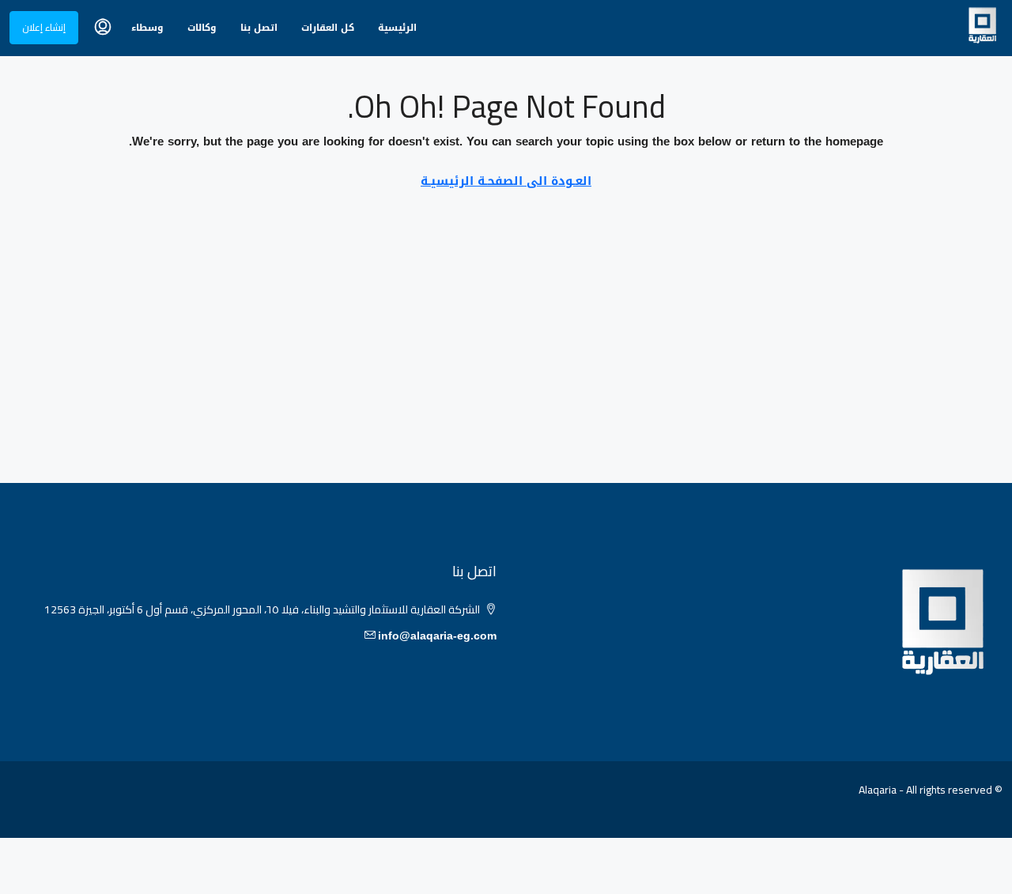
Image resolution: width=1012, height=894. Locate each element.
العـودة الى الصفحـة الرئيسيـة (506, 181)
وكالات (202, 27)
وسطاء (147, 27)
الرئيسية (397, 27)
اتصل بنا (259, 27)
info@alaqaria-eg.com (437, 636)
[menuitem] (102, 27)
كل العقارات (327, 27)
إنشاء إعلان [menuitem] (44, 27)
